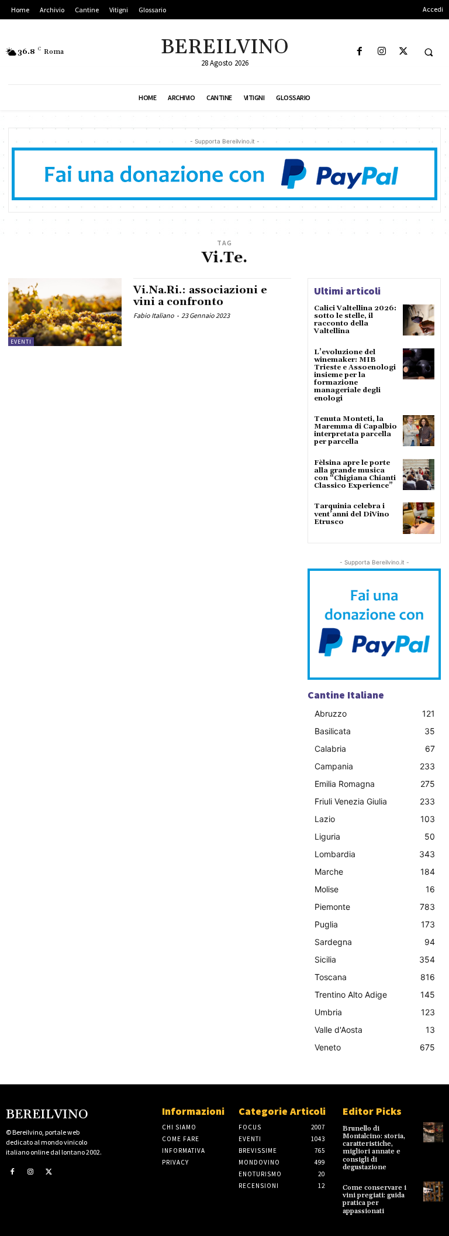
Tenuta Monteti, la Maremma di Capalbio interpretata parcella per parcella (355, 431)
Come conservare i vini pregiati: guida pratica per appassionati (374, 1199)
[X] (403, 52)
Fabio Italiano (153, 315)
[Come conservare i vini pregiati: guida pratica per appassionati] (433, 1191)
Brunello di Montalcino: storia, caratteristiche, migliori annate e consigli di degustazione (374, 1148)
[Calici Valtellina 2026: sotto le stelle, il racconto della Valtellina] (418, 320)
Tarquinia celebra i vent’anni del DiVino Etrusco (351, 514)
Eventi (21, 341)
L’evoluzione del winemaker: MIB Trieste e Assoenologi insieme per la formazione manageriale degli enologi (355, 375)
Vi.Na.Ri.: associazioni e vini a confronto (200, 296)
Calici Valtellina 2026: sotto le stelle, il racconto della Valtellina (355, 320)
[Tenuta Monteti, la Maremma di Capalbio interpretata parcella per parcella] (418, 431)
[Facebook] (360, 52)
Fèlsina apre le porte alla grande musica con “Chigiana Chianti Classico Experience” (355, 474)
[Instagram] (381, 52)
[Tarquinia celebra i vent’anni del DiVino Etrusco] (418, 518)
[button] (428, 52)
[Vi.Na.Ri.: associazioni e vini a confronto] (65, 312)
